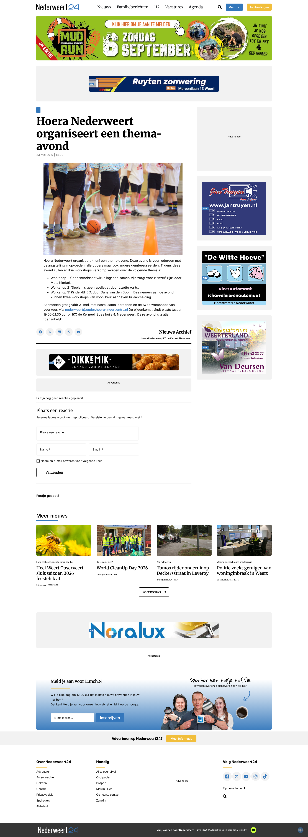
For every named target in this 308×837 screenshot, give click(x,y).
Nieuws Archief (175, 332)
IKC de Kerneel (170, 338)
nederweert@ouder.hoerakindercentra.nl (96, 309)
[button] (40, 332)
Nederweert (185, 338)
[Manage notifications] (300, 830)
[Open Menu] (238, 7)
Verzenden (54, 472)
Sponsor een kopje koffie (220, 680)
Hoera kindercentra (151, 338)
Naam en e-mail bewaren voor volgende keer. (71, 461)
